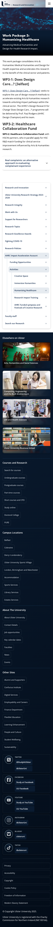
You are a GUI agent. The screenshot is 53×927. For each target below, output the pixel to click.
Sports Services (10, 584)
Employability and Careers (15, 701)
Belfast (6, 539)
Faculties (8, 647)
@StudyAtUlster (23, 762)
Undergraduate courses (14, 477)
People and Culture (12, 731)
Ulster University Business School (19, 448)
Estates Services (10, 599)
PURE (6, 522)
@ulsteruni (20, 849)
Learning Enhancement (14, 724)
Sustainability (9, 746)
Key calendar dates (12, 639)
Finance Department (12, 709)
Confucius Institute (12, 686)
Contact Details (11, 625)
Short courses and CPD (14, 499)
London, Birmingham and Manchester (21, 570)
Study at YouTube (24, 802)
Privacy (7, 865)
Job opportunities (12, 632)
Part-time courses (11, 492)
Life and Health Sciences (15, 420)
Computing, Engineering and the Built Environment (16, 392)
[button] (26, 163)
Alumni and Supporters (14, 679)
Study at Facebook (24, 782)
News (6, 654)
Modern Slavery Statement (16, 903)
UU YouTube (22, 809)
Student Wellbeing (11, 739)
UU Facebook (22, 788)
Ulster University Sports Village (18, 562)
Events (6, 661)
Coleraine (8, 547)
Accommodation (11, 576)
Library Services (10, 591)
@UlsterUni (21, 768)
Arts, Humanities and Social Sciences (21, 363)
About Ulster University (14, 617)
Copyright (8, 880)
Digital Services (10, 694)
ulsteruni (20, 836)
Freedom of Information (15, 895)
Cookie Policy (10, 888)
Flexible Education (11, 716)
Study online (9, 506)
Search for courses (12, 470)
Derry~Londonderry (12, 554)
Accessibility (9, 873)
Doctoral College (11, 514)
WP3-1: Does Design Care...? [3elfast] (21, 90)
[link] (26, 355)
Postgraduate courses (13, 484)
